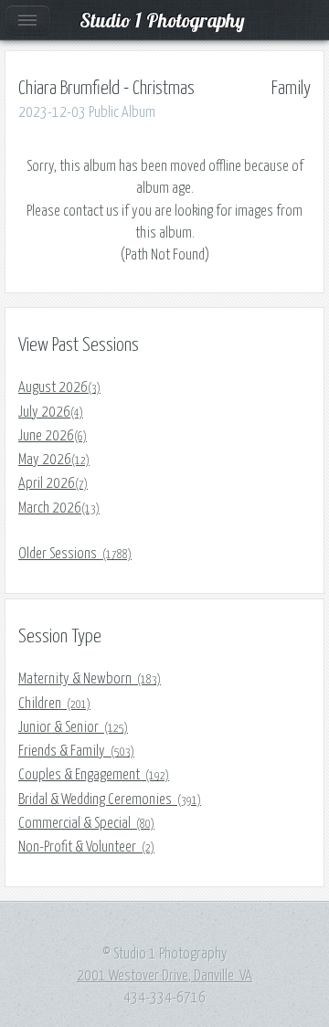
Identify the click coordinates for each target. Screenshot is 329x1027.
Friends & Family (76, 751)
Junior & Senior (73, 727)
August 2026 (59, 387)
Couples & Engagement (93, 775)
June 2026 (52, 436)
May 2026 (54, 459)
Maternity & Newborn (89, 679)
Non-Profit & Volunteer (86, 847)
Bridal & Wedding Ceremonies (109, 799)
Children (54, 703)
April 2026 (53, 483)
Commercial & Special (86, 823)
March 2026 (59, 508)
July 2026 (50, 412)
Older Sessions (75, 553)
